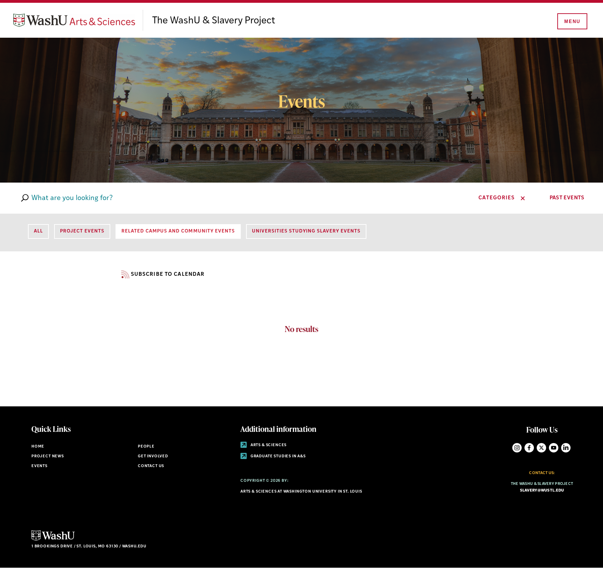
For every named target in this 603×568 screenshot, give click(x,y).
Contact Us (151, 466)
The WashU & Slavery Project (213, 21)
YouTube (553, 447)
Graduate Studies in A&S (278, 456)
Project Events (82, 231)
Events (39, 466)
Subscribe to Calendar (167, 274)
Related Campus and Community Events (177, 231)
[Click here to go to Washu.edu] (53, 540)
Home (37, 447)
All (38, 231)
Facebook (529, 447)
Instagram (517, 447)
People (146, 447)
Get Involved (153, 456)
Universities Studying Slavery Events (306, 231)
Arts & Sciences (268, 445)
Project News (47, 456)
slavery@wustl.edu (542, 491)
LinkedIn (566, 447)
